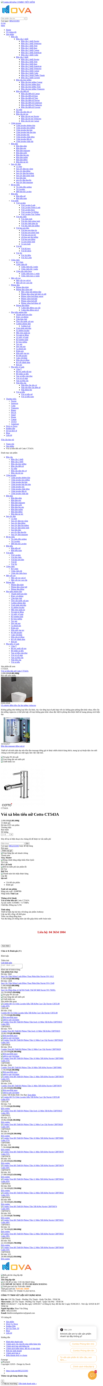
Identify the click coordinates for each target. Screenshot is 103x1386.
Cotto (13, 406)
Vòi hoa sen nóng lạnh (30, 232)
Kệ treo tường (21, 342)
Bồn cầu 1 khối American (31, 53)
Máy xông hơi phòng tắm (31, 292)
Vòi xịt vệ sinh (22, 378)
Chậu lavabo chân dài (24, 141)
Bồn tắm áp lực (22, 162)
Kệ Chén (19, 262)
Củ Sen (19, 166)
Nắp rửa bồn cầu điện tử (30, 387)
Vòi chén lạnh (26, 219)
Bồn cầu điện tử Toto (29, 98)
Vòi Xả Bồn (26, 255)
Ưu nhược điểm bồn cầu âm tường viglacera (18, 705)
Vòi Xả (19, 253)
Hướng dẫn (10, 428)
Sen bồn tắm (21, 178)
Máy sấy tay (16, 278)
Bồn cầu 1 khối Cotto (29, 55)
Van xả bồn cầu (22, 381)
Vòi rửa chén (21, 217)
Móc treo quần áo (23, 333)
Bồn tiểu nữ (20, 196)
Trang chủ (10, 444)
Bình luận (5, 956)
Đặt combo (5, 1108)
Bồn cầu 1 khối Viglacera (31, 43)
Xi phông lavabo (22, 330)
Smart (13, 415)
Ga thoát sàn (21, 349)
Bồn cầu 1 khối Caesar (30, 50)
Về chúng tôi (11, 32)
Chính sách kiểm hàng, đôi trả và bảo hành (23, 1348)
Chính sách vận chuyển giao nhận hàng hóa (23, 1344)
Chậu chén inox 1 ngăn (30, 273)
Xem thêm (6, 946)
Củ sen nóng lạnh (28, 242)
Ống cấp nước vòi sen (25, 321)
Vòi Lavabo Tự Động (30, 212)
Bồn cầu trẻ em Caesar (30, 121)
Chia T (19, 369)
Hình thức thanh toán (14, 1342)
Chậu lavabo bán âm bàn (26, 132)
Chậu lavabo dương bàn (25, 125)
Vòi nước (15, 201)
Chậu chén (15, 260)
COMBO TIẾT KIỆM (25, 2)
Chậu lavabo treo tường (25, 128)
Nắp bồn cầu (21, 383)
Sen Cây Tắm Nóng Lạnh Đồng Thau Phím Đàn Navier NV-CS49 (27, 983)
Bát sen (19, 365)
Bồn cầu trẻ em (22, 114)
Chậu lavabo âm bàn (24, 130)
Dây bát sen (20, 346)
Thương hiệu (11, 399)
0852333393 (14, 846)
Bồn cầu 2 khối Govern (30, 78)
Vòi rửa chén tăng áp (29, 223)
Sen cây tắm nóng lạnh (25, 176)
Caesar (13, 419)
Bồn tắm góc (21, 148)
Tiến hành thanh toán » (27, 1383)
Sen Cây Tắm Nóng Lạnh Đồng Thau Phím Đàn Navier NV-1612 (27, 976)
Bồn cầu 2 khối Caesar (30, 71)
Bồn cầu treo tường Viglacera (32, 89)
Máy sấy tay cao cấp (24, 283)
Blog (8, 433)
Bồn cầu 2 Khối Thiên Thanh (33, 75)
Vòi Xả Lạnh (26, 258)
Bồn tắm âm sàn (22, 155)
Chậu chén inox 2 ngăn (30, 276)
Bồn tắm (14, 144)
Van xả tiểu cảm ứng (24, 376)
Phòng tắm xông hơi (24, 289)
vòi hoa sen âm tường (29, 237)
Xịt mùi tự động (22, 335)
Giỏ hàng (3, 24)
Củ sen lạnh (26, 244)
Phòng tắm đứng (22, 305)
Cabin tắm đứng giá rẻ (30, 310)
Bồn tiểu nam (21, 198)
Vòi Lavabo (21, 203)
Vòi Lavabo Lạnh (28, 205)
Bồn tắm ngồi (21, 153)
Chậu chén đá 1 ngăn (29, 269)
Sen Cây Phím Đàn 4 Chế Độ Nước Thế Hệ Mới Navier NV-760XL (28, 990)
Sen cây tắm (16, 164)
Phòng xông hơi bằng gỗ (31, 303)
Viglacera (15, 408)
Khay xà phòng (22, 317)
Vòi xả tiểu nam (27, 397)
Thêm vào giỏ (7, 851)
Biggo (13, 410)
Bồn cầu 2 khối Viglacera (31, 68)
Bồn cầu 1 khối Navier (30, 41)
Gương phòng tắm (23, 324)
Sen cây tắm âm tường (25, 173)
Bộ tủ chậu (15, 185)
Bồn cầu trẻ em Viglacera (31, 119)
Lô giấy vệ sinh (22, 337)
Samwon (14, 403)
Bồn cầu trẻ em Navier (30, 116)
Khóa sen (20, 351)
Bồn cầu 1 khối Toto (29, 46)
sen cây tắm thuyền (23, 180)
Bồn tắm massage (23, 150)
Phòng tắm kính (22, 287)
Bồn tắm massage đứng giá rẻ (12, 746)
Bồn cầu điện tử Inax (29, 96)
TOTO (14, 422)
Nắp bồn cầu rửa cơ (29, 385)
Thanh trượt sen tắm (24, 314)
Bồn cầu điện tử (22, 91)
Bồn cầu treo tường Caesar (31, 82)
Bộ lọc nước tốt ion (23, 371)
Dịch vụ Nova (11, 426)
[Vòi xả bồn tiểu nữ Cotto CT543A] (23, 806)
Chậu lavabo (16, 123)
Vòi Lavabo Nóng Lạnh (30, 207)
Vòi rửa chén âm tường (30, 226)
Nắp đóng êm (26, 390)
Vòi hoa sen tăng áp (29, 230)
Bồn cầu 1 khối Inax (29, 48)
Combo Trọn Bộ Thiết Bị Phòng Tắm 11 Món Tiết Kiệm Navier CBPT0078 (31, 1086)
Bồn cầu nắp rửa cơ (24, 112)
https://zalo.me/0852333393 (17, 1371)
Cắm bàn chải (21, 319)
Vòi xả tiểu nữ (27, 394)
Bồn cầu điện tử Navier (30, 100)
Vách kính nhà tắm (23, 328)
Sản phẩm (10, 34)
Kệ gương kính (22, 340)
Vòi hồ (19, 246)
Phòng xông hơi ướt (29, 301)
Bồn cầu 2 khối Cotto (29, 73)
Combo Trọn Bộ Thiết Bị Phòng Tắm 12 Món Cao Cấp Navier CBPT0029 (31, 1049)
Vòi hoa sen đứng (28, 239)
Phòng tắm (15, 285)
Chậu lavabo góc (23, 135)
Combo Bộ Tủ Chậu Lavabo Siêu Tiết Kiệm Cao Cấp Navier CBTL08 (29, 1013)
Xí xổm (19, 109)
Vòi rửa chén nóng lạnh (30, 221)
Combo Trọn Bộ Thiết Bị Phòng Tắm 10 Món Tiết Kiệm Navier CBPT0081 (31, 1067)
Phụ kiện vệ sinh (17, 367)
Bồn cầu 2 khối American (31, 66)
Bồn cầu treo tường (23, 80)
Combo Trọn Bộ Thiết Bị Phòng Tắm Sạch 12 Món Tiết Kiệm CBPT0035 (30, 1031)
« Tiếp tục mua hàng (9, 1384)
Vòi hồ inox (26, 248)
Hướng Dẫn (11, 1326)
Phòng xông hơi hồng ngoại (32, 296)
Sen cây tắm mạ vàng (24, 169)
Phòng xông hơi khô (29, 299)
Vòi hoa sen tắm (22, 228)
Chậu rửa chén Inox (24, 271)
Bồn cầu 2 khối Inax (29, 64)
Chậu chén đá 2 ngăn (29, 267)
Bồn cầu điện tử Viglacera (31, 105)
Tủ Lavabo (20, 189)
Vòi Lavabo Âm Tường (30, 214)
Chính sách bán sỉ (13, 1353)
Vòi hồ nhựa (26, 251)
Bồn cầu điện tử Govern (30, 107)
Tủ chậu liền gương (24, 187)
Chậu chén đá (21, 264)
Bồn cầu (14, 37)
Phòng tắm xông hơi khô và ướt (33, 294)
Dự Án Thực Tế (12, 1328)
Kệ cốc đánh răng (23, 362)
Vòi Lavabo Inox (28, 210)
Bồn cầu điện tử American (31, 103)
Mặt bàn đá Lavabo (24, 191)
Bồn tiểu (14, 194)
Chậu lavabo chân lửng (25, 137)
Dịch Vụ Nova (12, 1324)
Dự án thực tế (11, 431)
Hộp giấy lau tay (22, 353)
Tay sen (19, 344)
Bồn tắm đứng (22, 160)
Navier (13, 401)
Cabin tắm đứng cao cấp (30, 308)
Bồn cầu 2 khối (22, 57)
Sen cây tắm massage (24, 182)
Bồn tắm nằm (21, 146)
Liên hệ (9, 435)
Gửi (27, 843)
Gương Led (25, 326)
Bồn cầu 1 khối (22, 39)
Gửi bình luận (6, 963)
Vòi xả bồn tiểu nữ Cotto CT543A (15, 671)
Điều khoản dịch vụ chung (16, 1355)
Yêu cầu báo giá (7, 440)
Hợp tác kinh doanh (14, 1351)
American (15, 424)
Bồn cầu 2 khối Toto (29, 62)
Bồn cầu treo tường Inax (30, 84)
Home (8, 30)
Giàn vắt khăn (21, 358)
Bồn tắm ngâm (22, 157)
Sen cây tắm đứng (23, 171)
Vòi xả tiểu (20, 392)
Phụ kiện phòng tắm (19, 312)
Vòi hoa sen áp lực (28, 235)
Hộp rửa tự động (22, 360)
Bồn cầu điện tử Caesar (30, 94)
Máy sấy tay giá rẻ (23, 280)
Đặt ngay (14, 1017)
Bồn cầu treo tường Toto (31, 87)
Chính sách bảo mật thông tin (17, 1346)
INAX (13, 412)
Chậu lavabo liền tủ (24, 139)
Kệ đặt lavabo (21, 356)
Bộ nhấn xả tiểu (22, 374)
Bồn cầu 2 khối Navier (30, 59)
